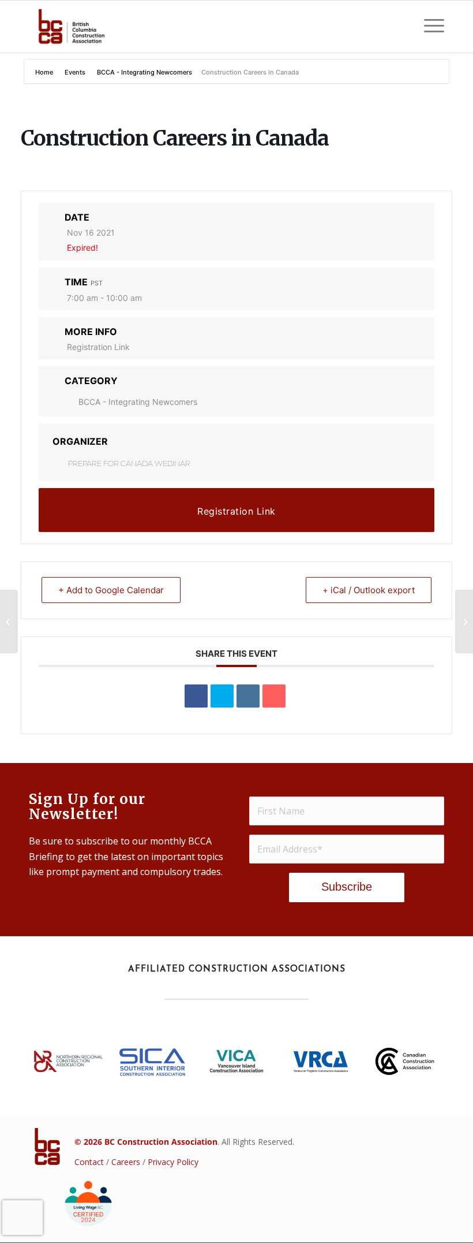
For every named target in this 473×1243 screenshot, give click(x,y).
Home (45, 72)
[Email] (274, 696)
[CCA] (404, 1061)
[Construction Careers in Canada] (9, 621)
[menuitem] (428, 27)
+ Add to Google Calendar (111, 590)
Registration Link (98, 347)
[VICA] (237, 1061)
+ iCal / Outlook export (368, 590)
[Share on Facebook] (196, 696)
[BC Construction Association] (71, 27)
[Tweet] (222, 696)
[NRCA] (68, 1061)
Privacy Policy (173, 1161)
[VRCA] (320, 1061)
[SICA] (152, 1061)
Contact (89, 1161)
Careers (125, 1161)
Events (75, 72)
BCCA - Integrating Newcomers (144, 72)
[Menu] (428, 27)
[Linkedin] (248, 696)
